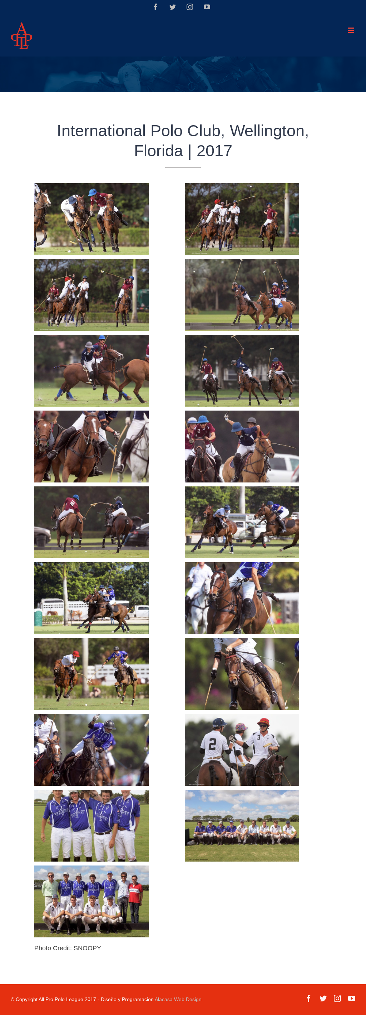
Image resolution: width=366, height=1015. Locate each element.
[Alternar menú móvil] (351, 30)
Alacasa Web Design (178, 999)
